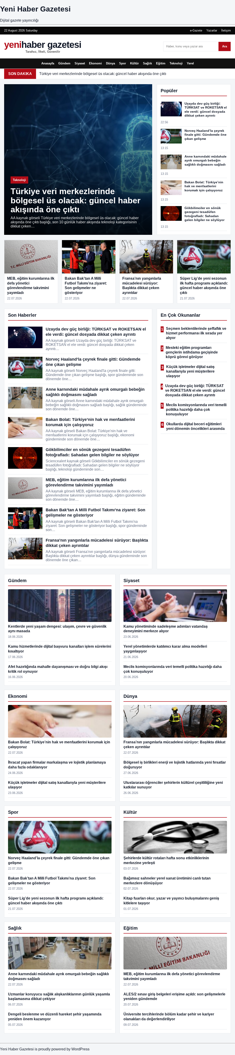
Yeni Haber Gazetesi (35, 9)
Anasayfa (47, 63)
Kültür (134, 63)
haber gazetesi (42, 46)
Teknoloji (176, 63)
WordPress (80, 1049)
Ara (224, 46)
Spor (122, 63)
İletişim (226, 30)
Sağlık (147, 63)
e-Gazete (196, 30)
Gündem (64, 63)
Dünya (110, 63)
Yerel (190, 63)
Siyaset (80, 63)
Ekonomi (95, 63)
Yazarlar (211, 30)
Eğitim (160, 63)
